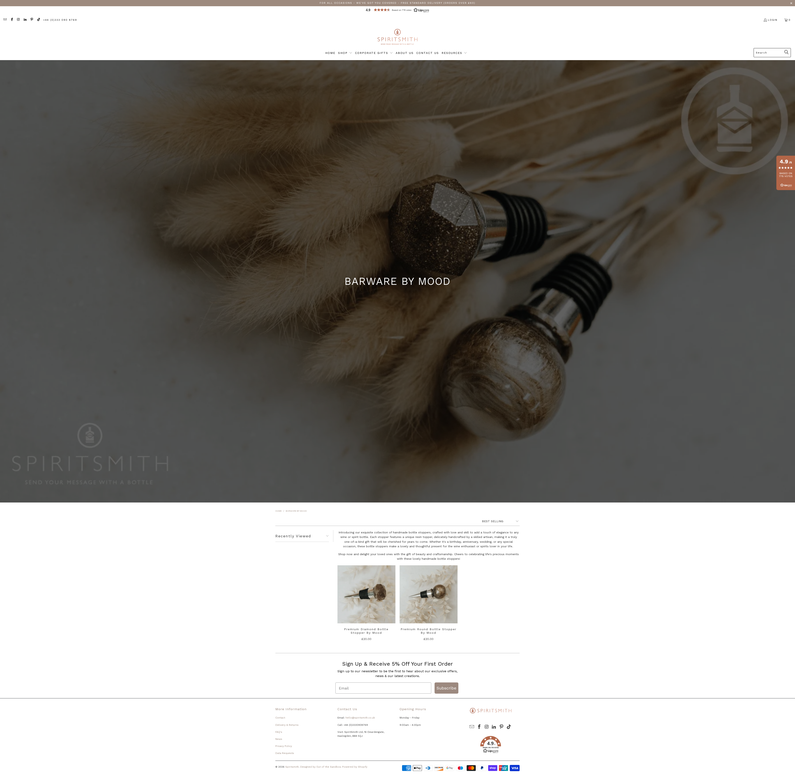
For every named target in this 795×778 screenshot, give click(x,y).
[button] (397, 11)
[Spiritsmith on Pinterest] (31, 19)
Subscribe (446, 688)
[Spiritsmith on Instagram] (18, 19)
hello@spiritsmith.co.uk (360, 717)
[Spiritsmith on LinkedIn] (25, 19)
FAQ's (278, 732)
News (278, 739)
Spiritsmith (292, 766)
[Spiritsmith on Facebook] (11, 19)
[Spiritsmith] (397, 37)
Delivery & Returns (287, 724)
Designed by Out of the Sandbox (320, 766)
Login (772, 19)
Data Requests (284, 753)
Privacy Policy (283, 746)
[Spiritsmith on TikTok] (38, 19)
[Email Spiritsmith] (5, 19)
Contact (280, 717)
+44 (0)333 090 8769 (60, 19)
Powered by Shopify (354, 766)
